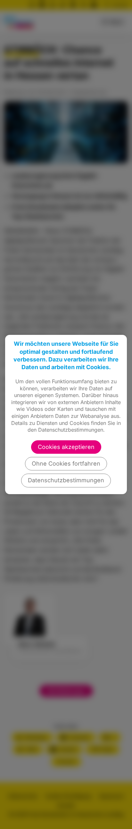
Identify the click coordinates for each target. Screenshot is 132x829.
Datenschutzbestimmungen (66, 480)
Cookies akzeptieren (66, 447)
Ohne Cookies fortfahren (66, 463)
